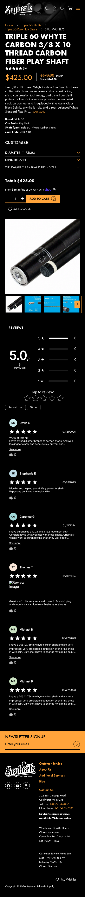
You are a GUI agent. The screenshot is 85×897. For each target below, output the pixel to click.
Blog (42, 781)
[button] (47, 9)
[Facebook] (8, 785)
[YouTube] (17, 785)
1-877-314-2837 (59, 804)
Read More (38, 111)
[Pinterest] (26, 785)
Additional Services (52, 775)
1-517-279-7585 (63, 808)
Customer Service (50, 763)
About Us (45, 769)
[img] (23, 431)
